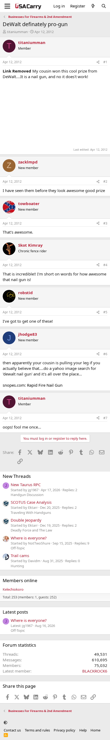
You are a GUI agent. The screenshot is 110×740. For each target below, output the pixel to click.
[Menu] (7, 6)
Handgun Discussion (27, 494)
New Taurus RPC (26, 484)
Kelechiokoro (13, 589)
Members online (20, 580)
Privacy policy (64, 730)
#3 (105, 223)
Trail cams (20, 555)
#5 (105, 312)
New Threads (17, 476)
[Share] (98, 62)
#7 (105, 418)
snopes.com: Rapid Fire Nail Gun (32, 385)
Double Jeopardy (26, 520)
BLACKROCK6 (94, 671)
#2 (105, 181)
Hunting (17, 565)
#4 (105, 265)
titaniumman (17, 31)
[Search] (104, 6)
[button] (5, 722)
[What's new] (93, 6)
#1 (105, 62)
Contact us (12, 730)
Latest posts (15, 612)
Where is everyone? (29, 538)
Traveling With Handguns (31, 512)
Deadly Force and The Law (31, 530)
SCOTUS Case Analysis (31, 502)
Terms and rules (37, 730)
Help (83, 730)
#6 (105, 354)
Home (95, 730)
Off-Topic (18, 548)
